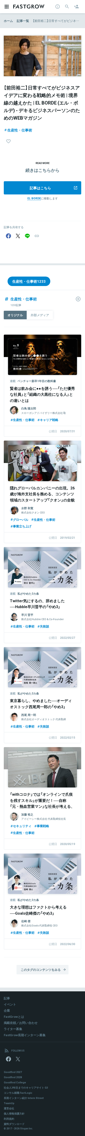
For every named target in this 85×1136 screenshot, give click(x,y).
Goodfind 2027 (13, 1072)
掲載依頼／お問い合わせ (21, 1022)
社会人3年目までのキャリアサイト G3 (26, 1088)
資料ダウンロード (14, 1124)
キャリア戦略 (49, 419)
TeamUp (9, 1103)
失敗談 (44, 626)
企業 (7, 1010)
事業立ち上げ (22, 526)
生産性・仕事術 (19, 130)
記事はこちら (40, 187)
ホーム (8, 20)
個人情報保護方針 (14, 1113)
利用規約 (9, 1119)
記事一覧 (23, 20)
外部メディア (40, 315)
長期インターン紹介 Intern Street (24, 1098)
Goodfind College (15, 1082)
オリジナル (15, 315)
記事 (7, 998)
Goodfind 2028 (13, 1077)
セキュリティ (22, 826)
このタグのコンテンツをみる (41, 969)
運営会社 (9, 1108)
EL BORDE (34, 198)
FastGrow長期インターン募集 (25, 1035)
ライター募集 (13, 1029)
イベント (10, 1004)
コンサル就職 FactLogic (18, 1093)
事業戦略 (43, 826)
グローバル (20, 519)
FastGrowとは (14, 1016)
